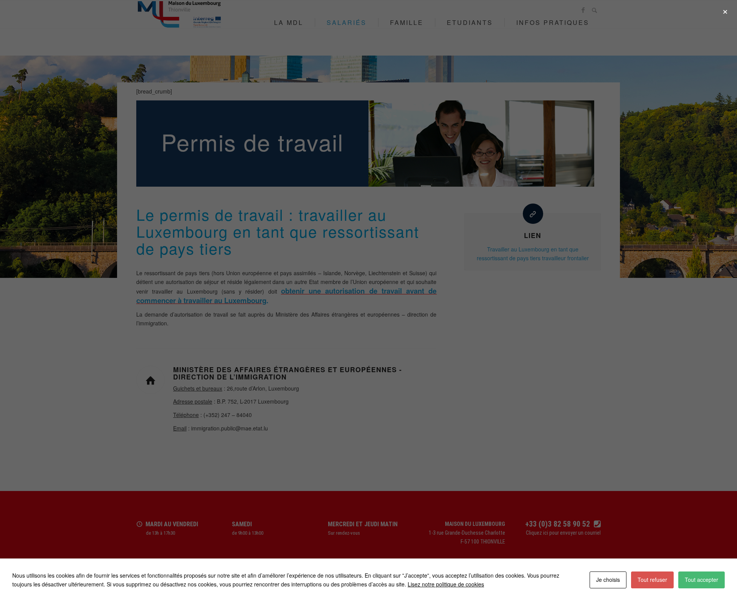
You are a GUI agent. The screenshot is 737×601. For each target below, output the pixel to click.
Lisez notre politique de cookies (446, 584)
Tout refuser (652, 579)
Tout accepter (701, 579)
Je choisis (608, 579)
